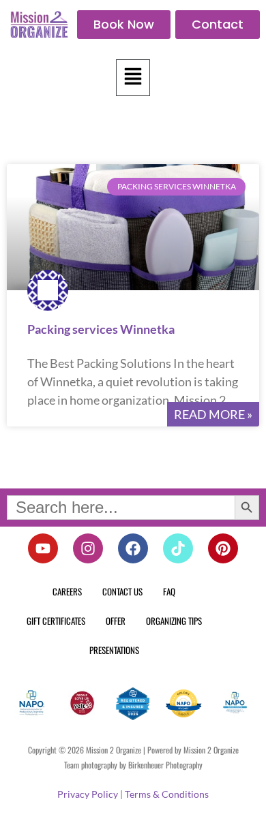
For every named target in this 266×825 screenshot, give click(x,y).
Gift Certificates (56, 620)
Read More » (213, 414)
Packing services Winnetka (101, 329)
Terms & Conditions (167, 794)
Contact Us (122, 591)
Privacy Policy (87, 794)
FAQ (169, 591)
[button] (133, 77)
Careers (67, 591)
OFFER (115, 620)
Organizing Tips (174, 620)
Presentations (114, 650)
